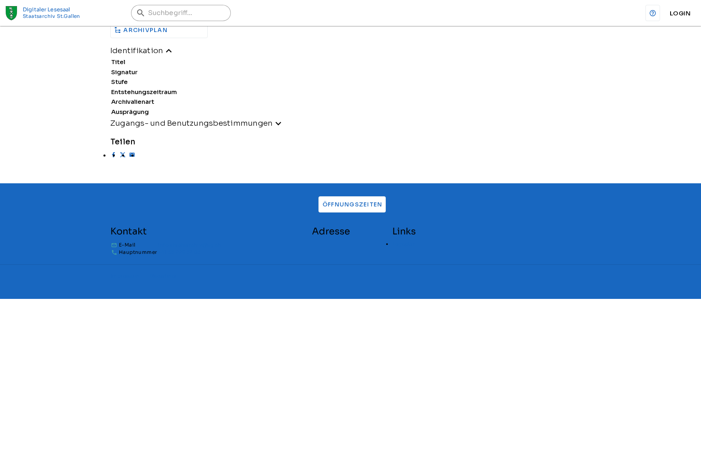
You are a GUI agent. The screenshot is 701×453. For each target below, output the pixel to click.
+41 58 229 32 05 (179, 252)
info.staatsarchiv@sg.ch (189, 245)
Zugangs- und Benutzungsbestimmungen (191, 123)
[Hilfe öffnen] (652, 13)
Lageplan (404, 244)
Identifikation (136, 50)
